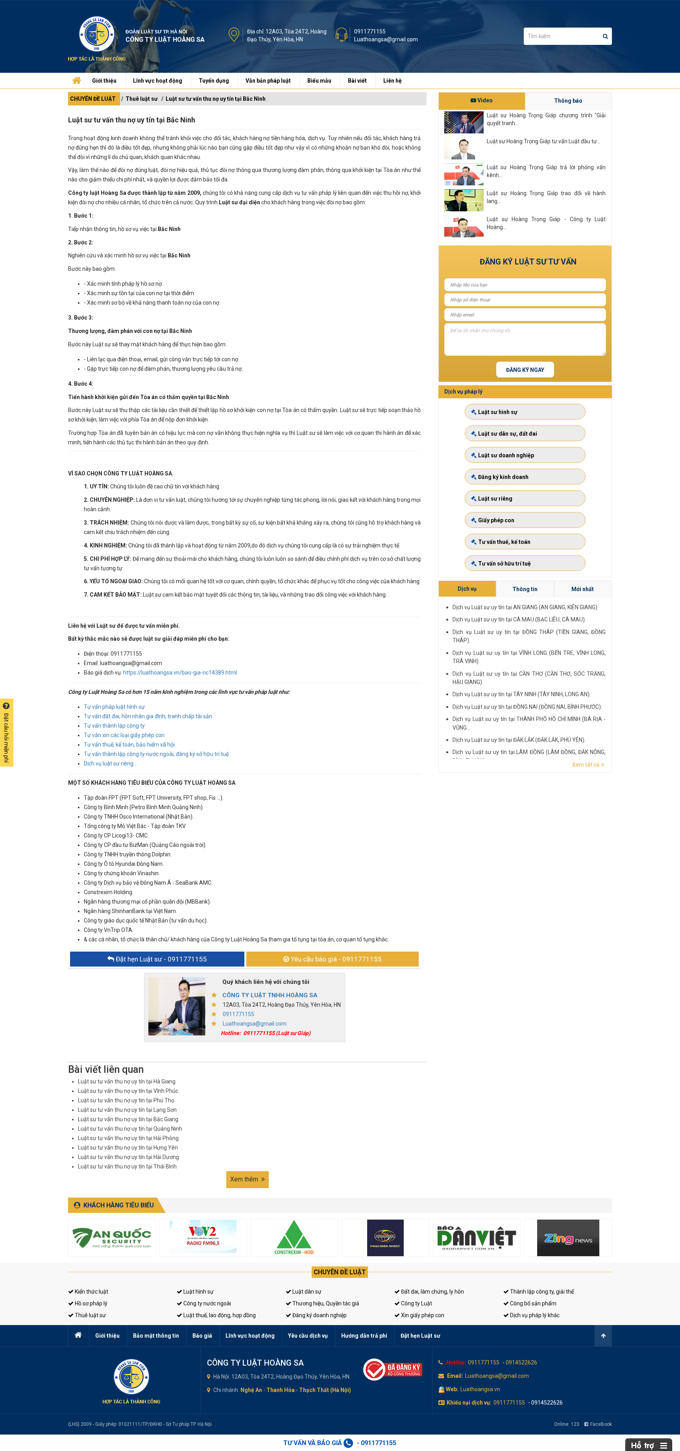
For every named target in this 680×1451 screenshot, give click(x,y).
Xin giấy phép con (422, 1315)
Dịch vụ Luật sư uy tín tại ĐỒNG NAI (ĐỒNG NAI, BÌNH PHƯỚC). (527, 707)
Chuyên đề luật (340, 1272)
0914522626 (521, 1362)
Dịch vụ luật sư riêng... (110, 763)
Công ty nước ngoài (206, 1303)
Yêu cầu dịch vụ (308, 1336)
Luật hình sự (198, 1291)
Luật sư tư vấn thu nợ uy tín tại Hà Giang (127, 1081)
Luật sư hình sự (497, 412)
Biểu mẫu (319, 81)
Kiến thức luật (91, 1291)
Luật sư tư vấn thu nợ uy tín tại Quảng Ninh (130, 1129)
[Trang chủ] (75, 79)
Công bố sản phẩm (532, 1303)
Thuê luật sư (142, 99)
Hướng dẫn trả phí (364, 1336)
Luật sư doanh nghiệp (506, 455)
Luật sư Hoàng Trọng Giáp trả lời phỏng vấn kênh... (546, 171)
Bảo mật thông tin (156, 1336)
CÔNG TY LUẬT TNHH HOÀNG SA (270, 995)
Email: (455, 1376)
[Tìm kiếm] (605, 36)
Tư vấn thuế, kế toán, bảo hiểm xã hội (129, 744)
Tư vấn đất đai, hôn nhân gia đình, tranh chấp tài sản (148, 716)
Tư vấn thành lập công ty (114, 726)
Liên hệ (392, 81)
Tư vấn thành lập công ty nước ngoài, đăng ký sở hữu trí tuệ (156, 754)
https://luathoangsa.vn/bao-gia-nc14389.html (180, 672)
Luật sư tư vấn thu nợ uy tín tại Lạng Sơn (127, 1110)
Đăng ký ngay (525, 370)
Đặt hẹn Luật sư (420, 1336)
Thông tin (525, 589)
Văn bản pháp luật (268, 81)
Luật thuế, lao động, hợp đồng (219, 1315)
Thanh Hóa (280, 1390)
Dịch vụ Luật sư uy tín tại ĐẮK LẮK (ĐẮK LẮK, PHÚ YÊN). (519, 740)
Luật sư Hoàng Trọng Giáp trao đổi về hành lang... (546, 197)
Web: (452, 1389)
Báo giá (202, 1336)
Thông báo (568, 101)
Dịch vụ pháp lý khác (534, 1315)
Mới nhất (582, 589)
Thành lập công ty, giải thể (541, 1291)
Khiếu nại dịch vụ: (469, 1402)
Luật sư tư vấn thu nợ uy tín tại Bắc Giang (128, 1119)
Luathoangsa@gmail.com (386, 39)
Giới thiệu (104, 81)
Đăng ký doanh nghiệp (319, 1315)
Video (484, 100)
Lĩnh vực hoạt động (157, 81)
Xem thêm (245, 1179)
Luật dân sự (306, 1291)
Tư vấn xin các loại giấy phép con (124, 735)
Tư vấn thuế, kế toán (504, 542)
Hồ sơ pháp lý (90, 1303)
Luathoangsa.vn (480, 1389)
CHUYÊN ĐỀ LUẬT (93, 99)
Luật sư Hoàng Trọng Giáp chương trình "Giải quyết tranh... (546, 119)
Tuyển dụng (214, 81)
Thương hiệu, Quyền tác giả (325, 1303)
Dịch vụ (467, 589)
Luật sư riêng (495, 498)
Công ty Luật (416, 1303)
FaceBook (601, 1424)
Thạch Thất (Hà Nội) (325, 1390)
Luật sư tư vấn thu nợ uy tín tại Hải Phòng (128, 1138)
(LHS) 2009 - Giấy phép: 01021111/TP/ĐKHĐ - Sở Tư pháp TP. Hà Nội (140, 1424)
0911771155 (370, 31)
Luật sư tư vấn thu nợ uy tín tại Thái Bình (127, 1166)
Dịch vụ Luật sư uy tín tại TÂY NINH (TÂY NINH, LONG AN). (522, 694)
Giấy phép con (496, 520)
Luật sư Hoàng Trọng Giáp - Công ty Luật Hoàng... (546, 223)
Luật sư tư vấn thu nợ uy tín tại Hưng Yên (128, 1147)
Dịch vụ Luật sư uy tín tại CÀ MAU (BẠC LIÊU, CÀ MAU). (519, 619)
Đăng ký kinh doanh (503, 477)
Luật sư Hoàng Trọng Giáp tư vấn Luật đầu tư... (544, 141)
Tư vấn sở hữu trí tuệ (504, 563)
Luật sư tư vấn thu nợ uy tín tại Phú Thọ (126, 1100)
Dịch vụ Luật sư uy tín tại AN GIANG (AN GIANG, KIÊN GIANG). (526, 607)
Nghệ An (251, 1390)
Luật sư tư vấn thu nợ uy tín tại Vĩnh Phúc (128, 1091)
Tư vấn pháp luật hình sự (114, 707)
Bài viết (357, 81)
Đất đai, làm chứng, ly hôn (432, 1291)
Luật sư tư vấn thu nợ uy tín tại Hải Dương (128, 1157)
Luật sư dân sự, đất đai (507, 434)
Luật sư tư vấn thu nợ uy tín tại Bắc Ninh (216, 99)
